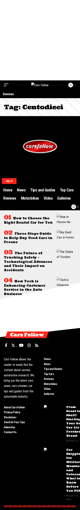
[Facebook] (6, 345)
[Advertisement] (40, 40)
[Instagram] (29, 345)
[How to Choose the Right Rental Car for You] (66, 218)
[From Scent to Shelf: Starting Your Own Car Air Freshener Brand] (53, 412)
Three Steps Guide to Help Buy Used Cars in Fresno (28, 238)
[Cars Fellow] (40, 85)
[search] (58, 207)
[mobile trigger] (7, 85)
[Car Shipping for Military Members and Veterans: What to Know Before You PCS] (53, 455)
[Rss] (37, 345)
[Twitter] (13, 345)
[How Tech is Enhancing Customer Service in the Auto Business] (66, 281)
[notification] (65, 206)
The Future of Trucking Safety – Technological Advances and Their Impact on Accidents (28, 261)
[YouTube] (21, 345)
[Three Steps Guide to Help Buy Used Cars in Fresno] (66, 234)
